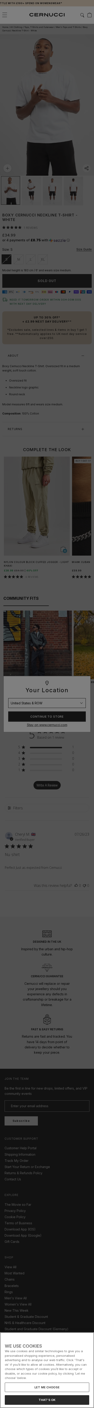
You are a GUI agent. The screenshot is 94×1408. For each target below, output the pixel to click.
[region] (47, 1370)
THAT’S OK (47, 1400)
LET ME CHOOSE (47, 1387)
